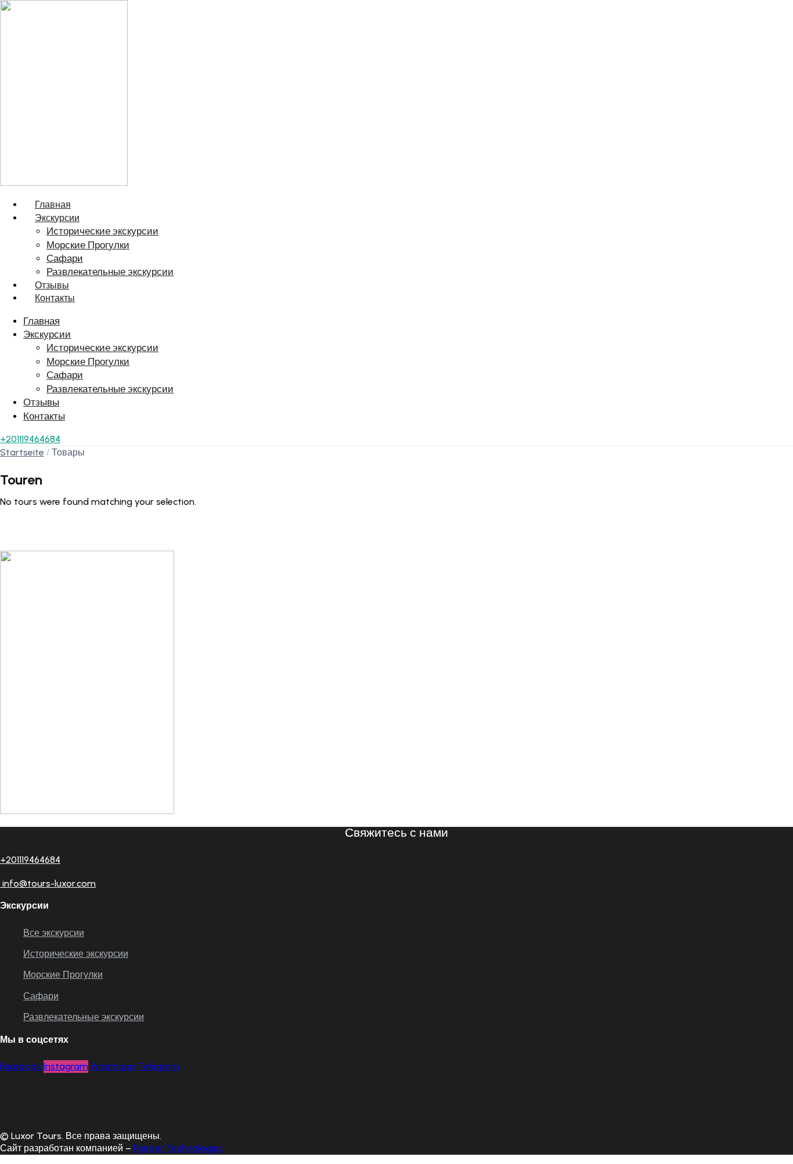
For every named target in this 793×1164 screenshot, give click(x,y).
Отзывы (52, 285)
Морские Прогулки (87, 245)
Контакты (55, 297)
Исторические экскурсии (102, 231)
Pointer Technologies (178, 1148)
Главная (53, 204)
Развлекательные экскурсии (110, 271)
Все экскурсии (53, 932)
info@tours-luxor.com (48, 883)
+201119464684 (30, 438)
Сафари (64, 258)
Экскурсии (57, 217)
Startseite (22, 452)
